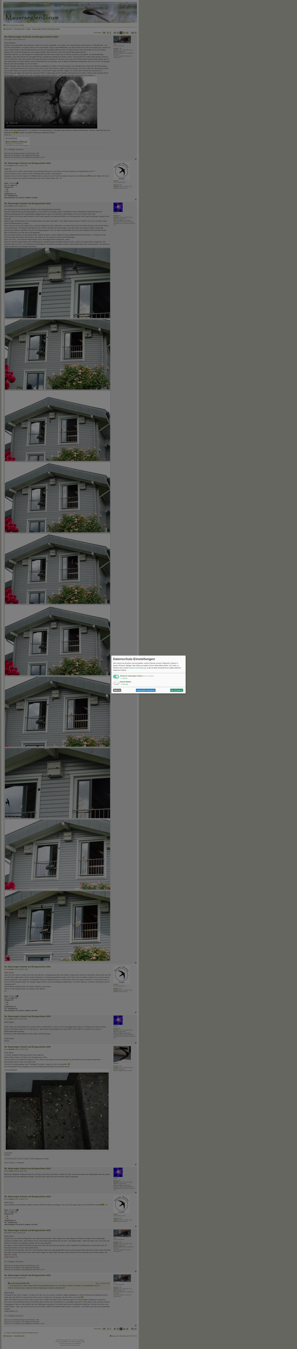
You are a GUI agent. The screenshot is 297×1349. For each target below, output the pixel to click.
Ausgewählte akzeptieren (146, 690)
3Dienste (124, 684)
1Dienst (123, 678)
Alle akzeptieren (176, 690)
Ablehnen (117, 690)
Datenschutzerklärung (137, 668)
